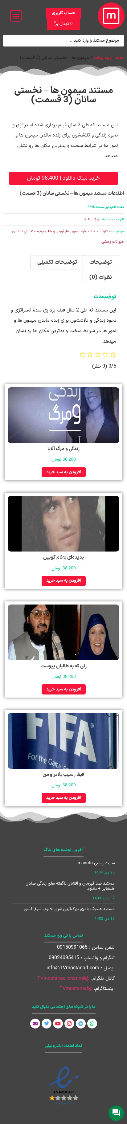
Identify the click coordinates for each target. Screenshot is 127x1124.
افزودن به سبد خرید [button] (63, 472)
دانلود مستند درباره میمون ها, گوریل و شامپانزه (75, 231)
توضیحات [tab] (100, 262)
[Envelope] (35, 1023)
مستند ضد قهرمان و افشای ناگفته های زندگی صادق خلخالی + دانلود (70, 886)
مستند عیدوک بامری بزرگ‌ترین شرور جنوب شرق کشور (69, 909)
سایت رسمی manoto (96, 863)
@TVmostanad (75, 988)
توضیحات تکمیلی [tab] (57, 262)
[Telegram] (81, 1023)
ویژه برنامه (102, 57)
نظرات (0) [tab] (100, 277)
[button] (16, 16)
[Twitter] (46, 1023)
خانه (120, 57)
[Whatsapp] (92, 1023)
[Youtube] (58, 1023)
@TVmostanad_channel (63, 978)
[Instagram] (69, 1023)
